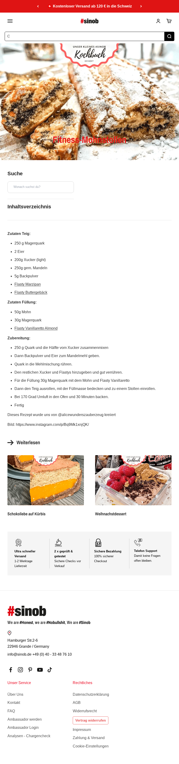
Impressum (82, 730)
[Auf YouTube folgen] (40, 670)
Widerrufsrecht (85, 711)
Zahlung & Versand (89, 738)
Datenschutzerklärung (91, 694)
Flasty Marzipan (27, 284)
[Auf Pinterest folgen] (30, 670)
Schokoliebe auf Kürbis (26, 514)
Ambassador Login (23, 728)
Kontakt (13, 703)
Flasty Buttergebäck (30, 292)
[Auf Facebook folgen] (10, 670)
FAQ (11, 711)
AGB (77, 703)
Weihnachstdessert (110, 514)
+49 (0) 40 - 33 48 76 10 (52, 654)
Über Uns (15, 694)
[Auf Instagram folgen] (20, 670)
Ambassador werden (24, 719)
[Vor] (141, 6)
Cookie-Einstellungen (91, 746)
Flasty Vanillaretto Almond (36, 328)
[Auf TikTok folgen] (50, 670)
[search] (169, 36)
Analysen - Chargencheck (28, 736)
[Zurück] (38, 6)
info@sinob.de (19, 654)
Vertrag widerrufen (90, 720)
